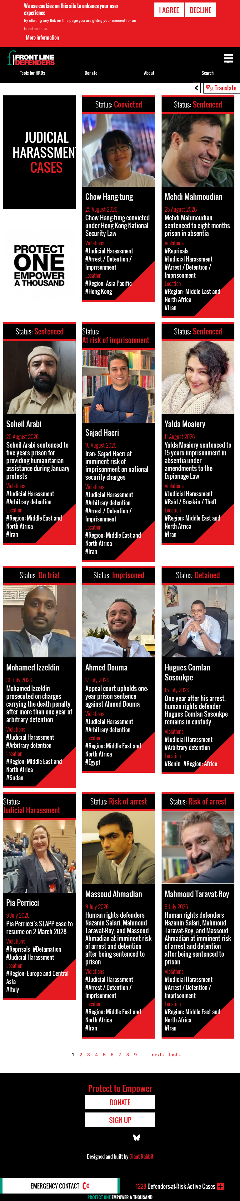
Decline (200, 10)
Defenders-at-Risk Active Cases (175, 1186)
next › (158, 1055)
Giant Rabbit (141, 1156)
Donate (91, 73)
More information (42, 37)
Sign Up (120, 1120)
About (149, 73)
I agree (169, 10)
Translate (226, 87)
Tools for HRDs (32, 73)
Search (208, 73)
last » (175, 1055)
